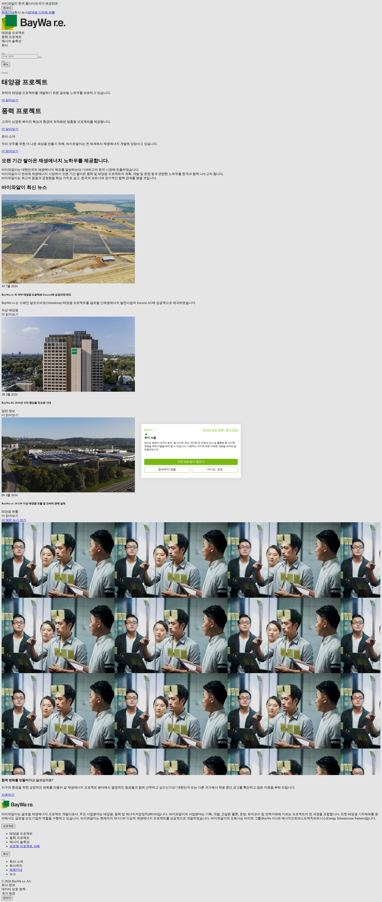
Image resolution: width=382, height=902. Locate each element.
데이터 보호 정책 (213, 430)
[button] (150, 430)
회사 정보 (232, 430)
